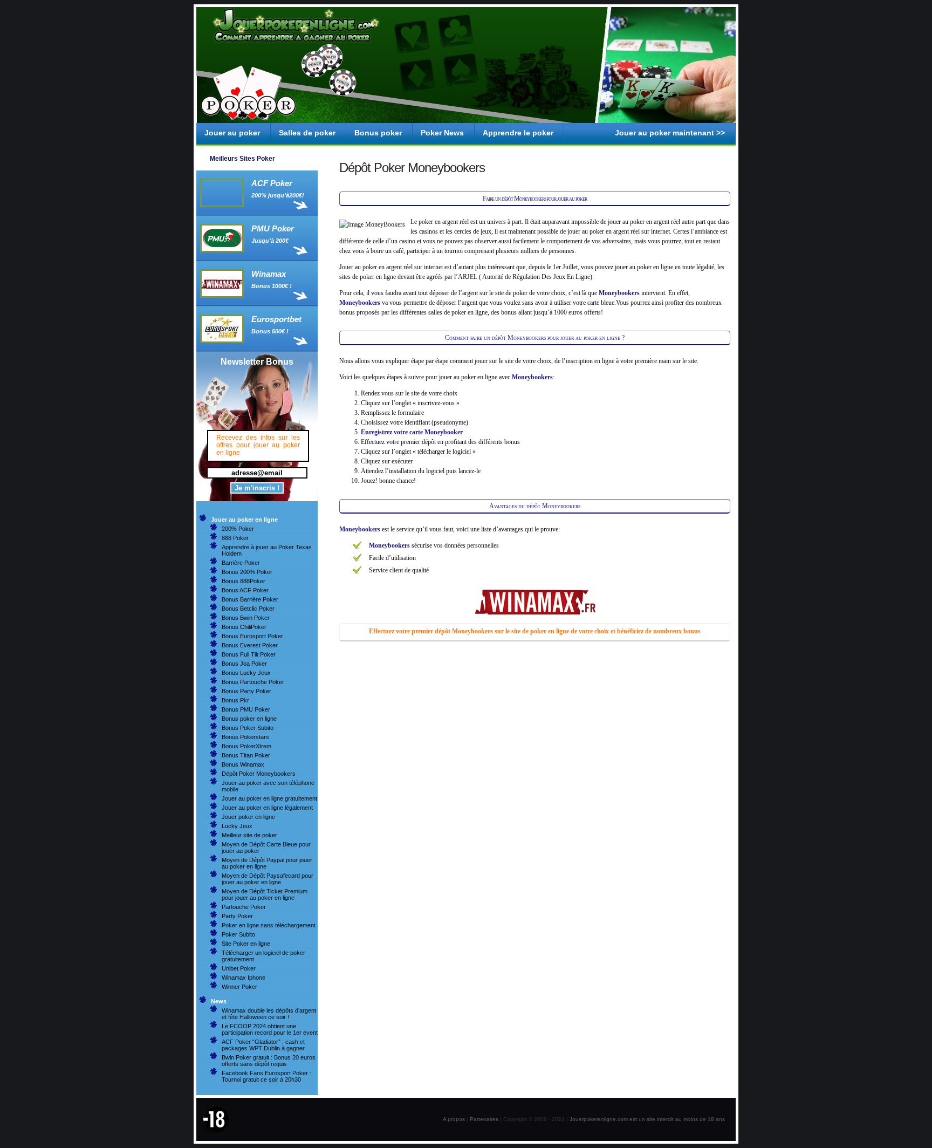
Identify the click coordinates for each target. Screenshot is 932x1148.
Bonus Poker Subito (247, 728)
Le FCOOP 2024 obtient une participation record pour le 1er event (270, 1029)
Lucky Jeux (237, 826)
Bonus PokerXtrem (246, 746)
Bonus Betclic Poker (248, 608)
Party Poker (237, 916)
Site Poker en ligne (246, 943)
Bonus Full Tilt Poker (249, 654)
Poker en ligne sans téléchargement (269, 925)
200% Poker (238, 528)
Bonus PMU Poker (246, 709)
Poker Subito (238, 934)
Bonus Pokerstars (245, 737)
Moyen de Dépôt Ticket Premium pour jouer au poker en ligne (264, 894)
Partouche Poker (244, 907)
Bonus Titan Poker (246, 755)
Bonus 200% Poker (247, 572)
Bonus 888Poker (243, 581)
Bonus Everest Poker (250, 645)
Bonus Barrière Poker (250, 599)
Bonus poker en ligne (249, 718)
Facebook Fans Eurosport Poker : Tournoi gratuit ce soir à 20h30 (266, 1076)
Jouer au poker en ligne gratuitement (269, 798)
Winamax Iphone (243, 977)
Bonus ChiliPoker (244, 627)
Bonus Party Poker (246, 691)
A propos (454, 1119)
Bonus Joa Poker (244, 663)
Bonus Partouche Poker (253, 682)
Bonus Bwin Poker (246, 617)
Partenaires (484, 1119)
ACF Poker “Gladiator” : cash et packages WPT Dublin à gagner (263, 1044)
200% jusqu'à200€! (277, 195)
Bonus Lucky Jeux (246, 672)
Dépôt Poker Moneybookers (259, 773)
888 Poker (235, 538)
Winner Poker (239, 986)
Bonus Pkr (235, 700)
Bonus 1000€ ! (271, 286)
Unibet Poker (239, 968)
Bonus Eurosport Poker (252, 636)
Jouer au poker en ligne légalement (267, 807)
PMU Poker (272, 228)
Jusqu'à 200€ (270, 240)
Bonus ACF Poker (245, 590)
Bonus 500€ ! (270, 331)
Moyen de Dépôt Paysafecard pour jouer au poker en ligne (267, 878)
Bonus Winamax (243, 764)
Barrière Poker (241, 562)
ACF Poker (271, 183)
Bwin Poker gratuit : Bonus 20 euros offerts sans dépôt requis (269, 1060)
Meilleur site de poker (249, 835)
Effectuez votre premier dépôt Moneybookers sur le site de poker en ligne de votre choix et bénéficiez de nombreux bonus (535, 631)
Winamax (268, 273)
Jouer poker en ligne (248, 817)
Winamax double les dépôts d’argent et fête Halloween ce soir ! (269, 1013)
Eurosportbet (276, 319)
